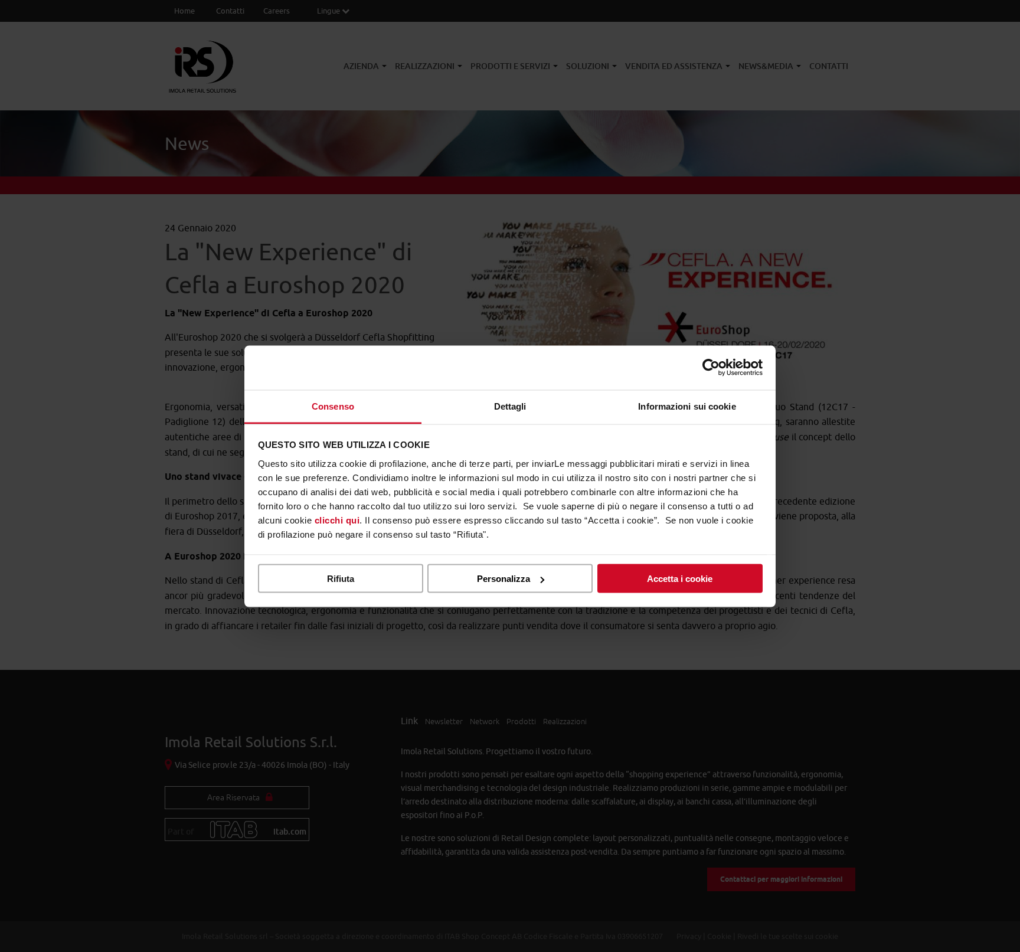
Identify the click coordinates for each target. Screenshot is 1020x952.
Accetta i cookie (679, 579)
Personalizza (503, 579)
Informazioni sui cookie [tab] (686, 406)
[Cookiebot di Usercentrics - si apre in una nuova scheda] (711, 368)
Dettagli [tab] (510, 406)
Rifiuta (340, 579)
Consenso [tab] (333, 406)
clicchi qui (337, 520)
